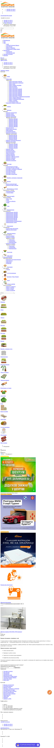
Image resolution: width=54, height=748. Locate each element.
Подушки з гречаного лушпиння (11, 688)
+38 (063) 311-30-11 (10, 10)
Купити (2, 635)
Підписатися (17, 667)
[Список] (1, 605)
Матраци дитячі (7, 687)
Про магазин (6, 672)
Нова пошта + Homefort (6, 494)
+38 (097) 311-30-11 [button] (5, 721)
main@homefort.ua (5, 728)
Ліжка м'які (6, 696)
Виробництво (6, 40)
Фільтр (2, 603)
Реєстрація (9, 15)
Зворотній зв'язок (7, 678)
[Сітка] (2, 605)
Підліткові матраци (8, 686)
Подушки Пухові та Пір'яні (9, 691)
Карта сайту (6, 680)
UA (3, 57)
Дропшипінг (6, 673)
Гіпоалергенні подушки (9, 689)
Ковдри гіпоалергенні (8, 692)
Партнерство (6, 50)
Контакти (5, 55)
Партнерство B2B (7, 675)
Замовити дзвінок (5, 70)
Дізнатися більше (5, 456)
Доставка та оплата (8, 54)
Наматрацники (7, 695)
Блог (4, 41)
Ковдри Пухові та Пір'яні (9, 693)
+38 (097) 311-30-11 (10, 9)
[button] (4, 60)
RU (1, 57)
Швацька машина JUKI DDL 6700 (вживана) (11, 631)
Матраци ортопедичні (8, 684)
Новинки (5, 697)
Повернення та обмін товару (10, 676)
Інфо (4, 42)
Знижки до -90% (7, 698)
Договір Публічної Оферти (9, 677)
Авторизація (4, 15)
